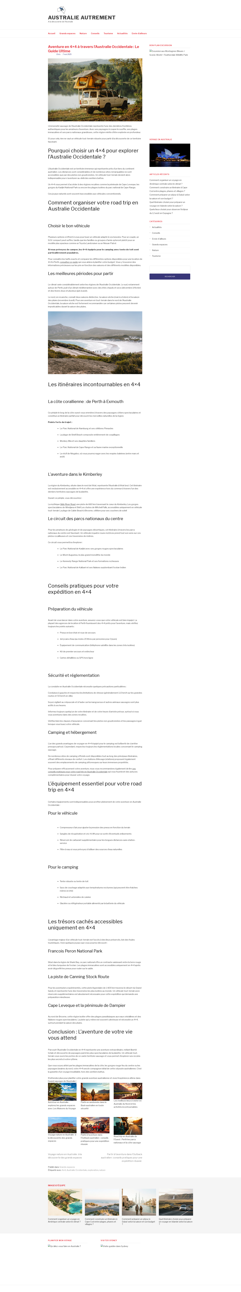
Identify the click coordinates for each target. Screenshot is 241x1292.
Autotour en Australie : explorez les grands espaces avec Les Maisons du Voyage (62, 1105)
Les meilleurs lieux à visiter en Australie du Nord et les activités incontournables (128, 1103)
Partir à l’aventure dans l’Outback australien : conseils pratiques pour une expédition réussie (121, 1157)
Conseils (95, 33)
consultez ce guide (69, 262)
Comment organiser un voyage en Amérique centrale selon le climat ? (64, 1220)
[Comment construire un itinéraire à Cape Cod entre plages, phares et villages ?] (102, 1215)
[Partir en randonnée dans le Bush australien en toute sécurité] (95, 1092)
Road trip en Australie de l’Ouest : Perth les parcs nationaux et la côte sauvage (127, 1139)
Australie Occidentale (77, 1170)
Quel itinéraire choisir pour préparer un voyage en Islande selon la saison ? (175, 1221)
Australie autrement (82, 18)
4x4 (64, 1170)
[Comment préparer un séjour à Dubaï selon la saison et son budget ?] (139, 1215)
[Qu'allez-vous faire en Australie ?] (69, 1246)
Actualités (122, 33)
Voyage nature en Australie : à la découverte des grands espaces (62, 1137)
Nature (83, 33)
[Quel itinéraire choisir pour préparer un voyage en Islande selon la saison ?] (176, 1215)
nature (102, 1170)
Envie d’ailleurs (139, 33)
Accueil (51, 33)
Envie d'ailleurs (159, 239)
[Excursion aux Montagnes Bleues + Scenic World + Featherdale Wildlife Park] (170, 55)
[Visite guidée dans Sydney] (122, 1246)
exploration (93, 1170)
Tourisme (108, 33)
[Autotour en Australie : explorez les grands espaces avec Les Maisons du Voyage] (62, 1092)
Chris (58, 54)
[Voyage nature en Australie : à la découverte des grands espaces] (62, 1125)
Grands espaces (67, 33)
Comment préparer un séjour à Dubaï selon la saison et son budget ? (138, 1221)
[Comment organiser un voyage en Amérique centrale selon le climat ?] (65, 1215)
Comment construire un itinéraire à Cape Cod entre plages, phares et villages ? (101, 1221)
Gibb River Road (67, 504)
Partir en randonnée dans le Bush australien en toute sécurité (94, 1105)
